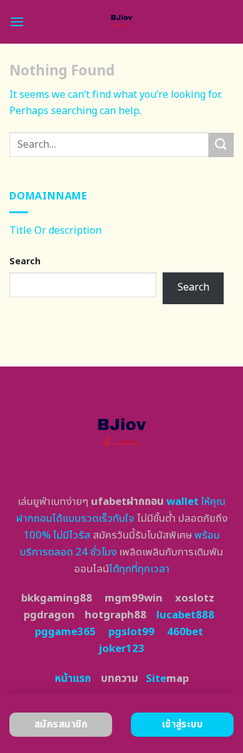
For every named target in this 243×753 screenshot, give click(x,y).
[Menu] (16, 21)
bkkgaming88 (56, 598)
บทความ (119, 679)
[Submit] (221, 145)
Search (24, 261)
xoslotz (194, 598)
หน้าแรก (73, 679)
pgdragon (49, 615)
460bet (185, 632)
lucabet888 (185, 615)
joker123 (121, 649)
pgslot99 (131, 632)
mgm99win (134, 598)
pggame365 (65, 632)
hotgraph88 (115, 615)
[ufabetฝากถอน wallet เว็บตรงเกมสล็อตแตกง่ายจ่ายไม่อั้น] (122, 22)
